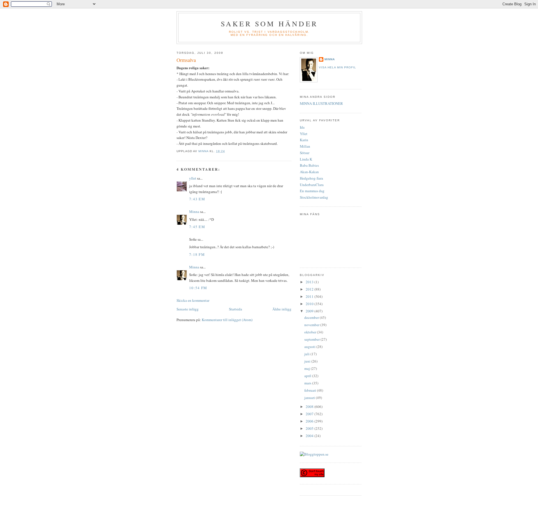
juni (307, 361)
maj (307, 368)
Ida (302, 127)
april (308, 375)
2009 (310, 311)
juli (307, 353)
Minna (194, 211)
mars (308, 383)
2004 (310, 435)
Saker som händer (269, 23)
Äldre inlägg (281, 309)
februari (310, 390)
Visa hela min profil (337, 67)
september (312, 339)
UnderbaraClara (312, 184)
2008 (310, 406)
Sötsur (304, 152)
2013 (310, 281)
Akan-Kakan (309, 171)
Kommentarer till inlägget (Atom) (227, 319)
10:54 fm (198, 287)
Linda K (306, 159)
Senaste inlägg (188, 309)
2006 (310, 421)
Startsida (235, 309)
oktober (310, 332)
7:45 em (197, 226)
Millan (305, 146)
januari (310, 397)
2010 (310, 303)
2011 (310, 296)
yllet (192, 178)
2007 (310, 413)
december (312, 317)
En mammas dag (312, 190)
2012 (310, 289)
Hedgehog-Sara (311, 178)
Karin (304, 139)
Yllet (303, 133)
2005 (310, 428)
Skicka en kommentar (193, 300)
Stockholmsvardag (314, 197)
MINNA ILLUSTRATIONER (321, 103)
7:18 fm (197, 254)
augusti (310, 346)
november (312, 324)
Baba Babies (309, 165)
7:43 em (197, 198)
